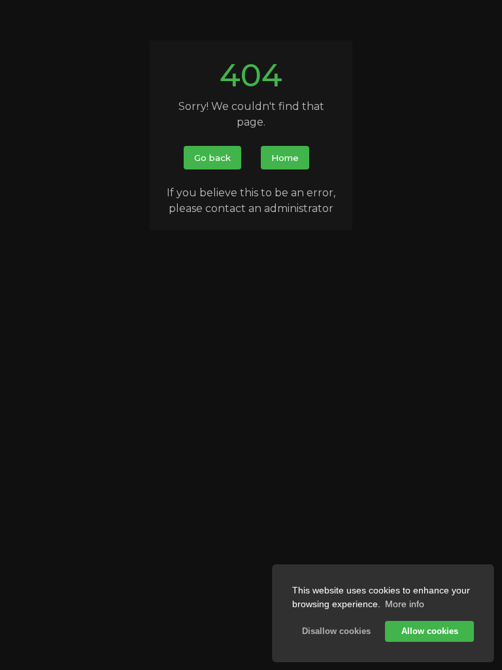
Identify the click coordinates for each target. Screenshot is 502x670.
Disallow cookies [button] (336, 631)
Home (285, 157)
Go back (212, 157)
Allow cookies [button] (429, 631)
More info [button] (404, 604)
